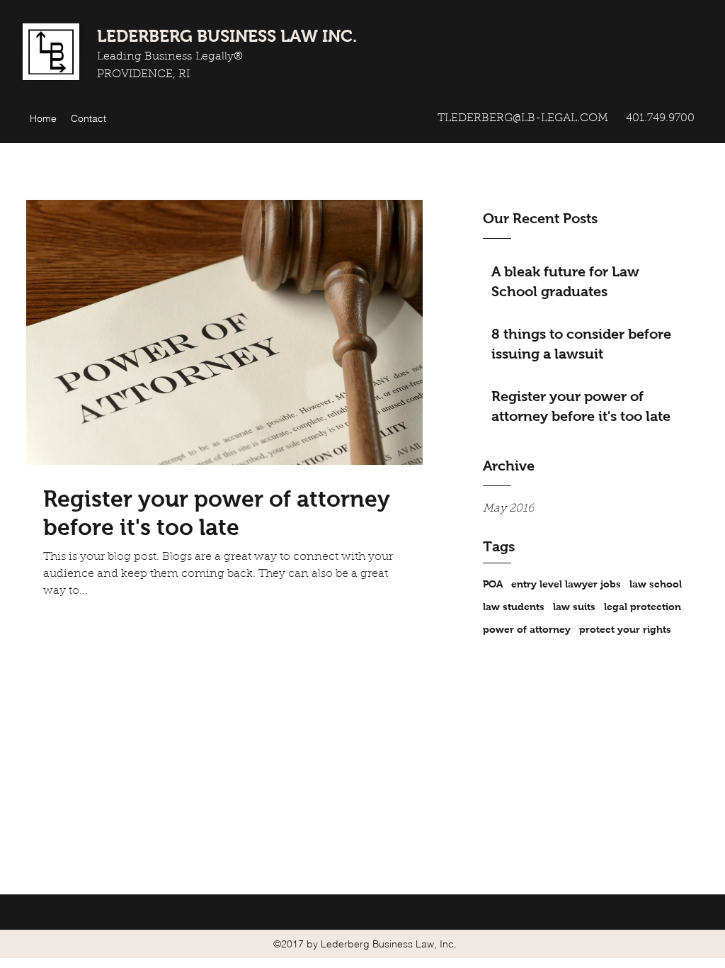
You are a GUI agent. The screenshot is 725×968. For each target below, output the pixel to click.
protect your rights (625, 629)
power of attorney (527, 629)
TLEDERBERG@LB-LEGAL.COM (523, 118)
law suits (574, 606)
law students (513, 606)
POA (493, 584)
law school (655, 584)
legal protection (642, 606)
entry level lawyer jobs (566, 584)
